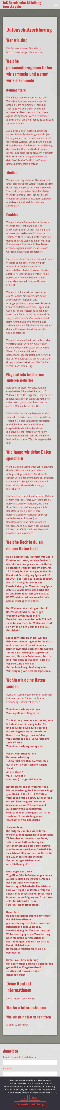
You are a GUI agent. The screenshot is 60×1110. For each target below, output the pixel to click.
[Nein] (56, 1093)
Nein (35, 1098)
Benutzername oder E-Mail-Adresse (19, 1057)
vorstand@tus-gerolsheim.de (24, 779)
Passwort (7, 1068)
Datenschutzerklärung (30, 1104)
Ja (23, 1098)
